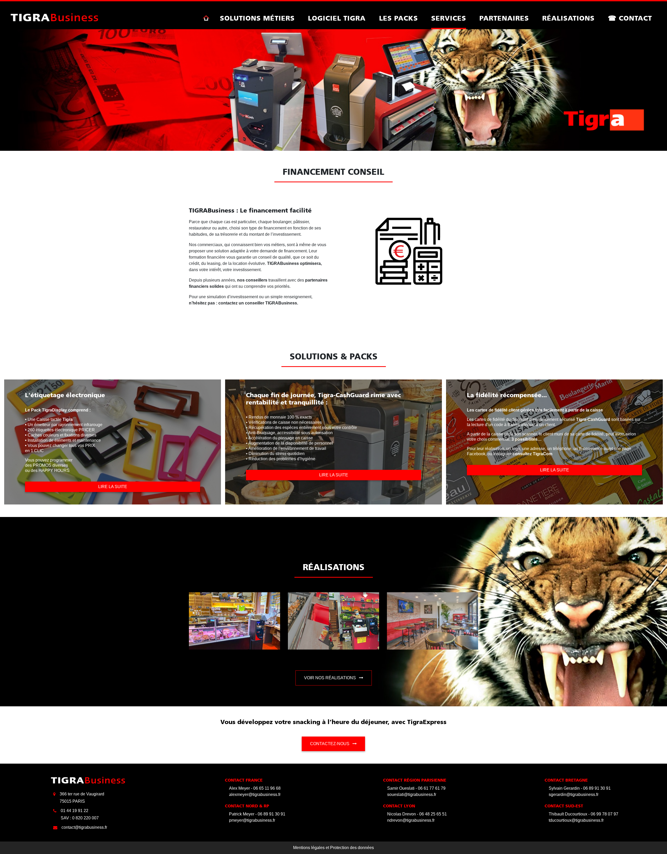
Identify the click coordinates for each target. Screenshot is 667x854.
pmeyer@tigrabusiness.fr (252, 820)
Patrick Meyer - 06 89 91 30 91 (257, 814)
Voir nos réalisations (330, 678)
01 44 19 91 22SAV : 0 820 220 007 (80, 814)
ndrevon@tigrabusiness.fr (411, 820)
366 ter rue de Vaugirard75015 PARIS (82, 797)
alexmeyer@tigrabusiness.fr (255, 794)
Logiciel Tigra (337, 19)
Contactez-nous (330, 743)
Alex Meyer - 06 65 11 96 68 (255, 788)
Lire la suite (112, 486)
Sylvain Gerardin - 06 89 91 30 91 (580, 788)
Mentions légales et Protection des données (333, 847)
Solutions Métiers (257, 19)
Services (448, 19)
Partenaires (504, 19)
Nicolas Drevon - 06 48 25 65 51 (417, 814)
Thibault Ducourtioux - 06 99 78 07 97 (583, 814)
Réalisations (568, 19)
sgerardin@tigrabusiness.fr (573, 794)
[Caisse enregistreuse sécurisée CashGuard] (54, 17)
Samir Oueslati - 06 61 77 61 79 (416, 788)
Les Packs (398, 19)
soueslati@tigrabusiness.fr (411, 794)
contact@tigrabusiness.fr (84, 827)
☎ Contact (630, 19)
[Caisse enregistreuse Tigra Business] (206, 18)
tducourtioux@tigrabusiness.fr (576, 820)
